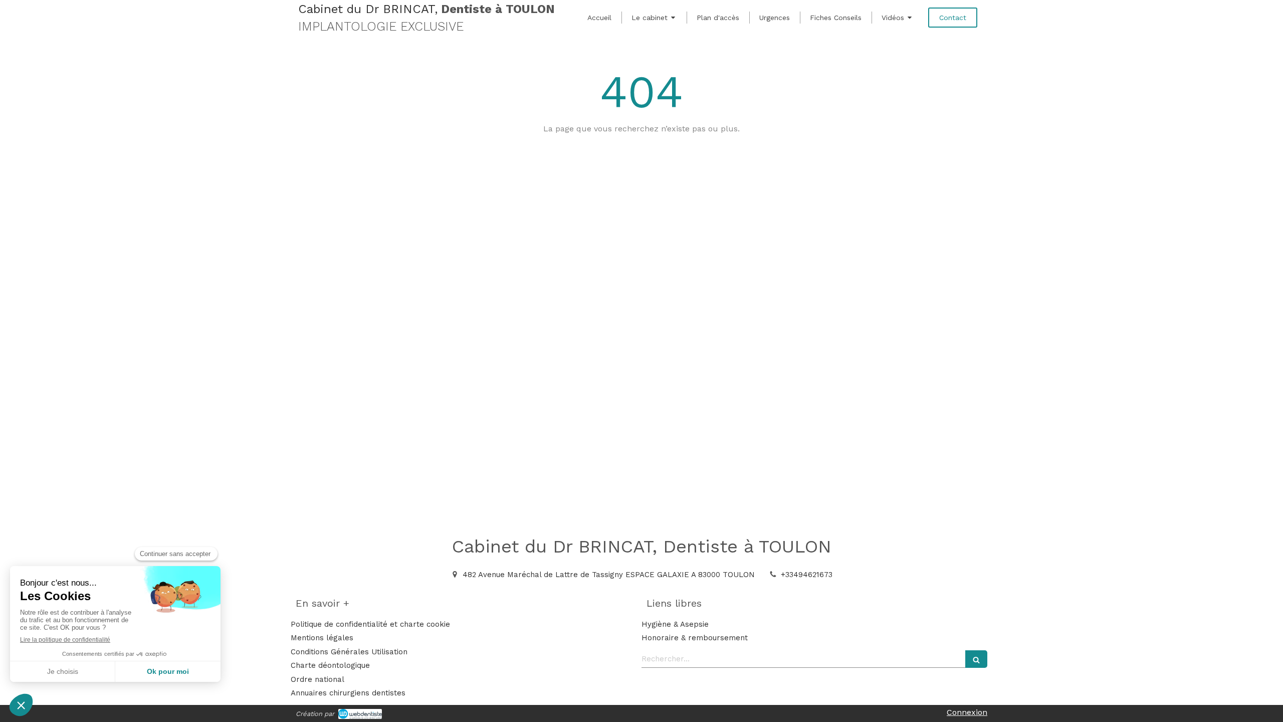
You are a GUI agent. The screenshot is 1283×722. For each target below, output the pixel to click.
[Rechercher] (976, 659)
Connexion (967, 712)
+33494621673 (806, 574)
